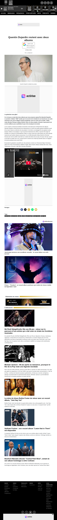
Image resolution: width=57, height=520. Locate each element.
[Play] (2, 9)
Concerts (15, 486)
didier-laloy (43, 215)
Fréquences (20, 13)
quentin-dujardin (29, 215)
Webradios (11, 13)
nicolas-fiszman (36, 215)
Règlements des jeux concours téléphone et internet (49, 505)
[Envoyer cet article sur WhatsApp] (32, 210)
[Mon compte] (51, 2)
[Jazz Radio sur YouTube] (30, 512)
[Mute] (22, 9)
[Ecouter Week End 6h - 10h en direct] (28, 302)
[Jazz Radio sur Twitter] (26, 512)
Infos (39, 13)
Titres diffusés (31, 13)
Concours (32, 485)
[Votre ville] (42, 2)
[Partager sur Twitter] (25, 210)
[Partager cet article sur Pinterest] (28, 210)
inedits (23, 215)
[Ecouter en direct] (45, 2)
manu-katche (7, 215)
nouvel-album (14, 215)
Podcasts (46, 13)
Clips (14, 485)
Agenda (53, 13)
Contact (7, 485)
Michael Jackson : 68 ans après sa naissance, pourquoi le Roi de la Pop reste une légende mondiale (27, 366)
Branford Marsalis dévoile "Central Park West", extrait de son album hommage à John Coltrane (27, 460)
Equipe (6, 486)
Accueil (3, 13)
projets (19, 215)
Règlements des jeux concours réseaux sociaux (49, 490)
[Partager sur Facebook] (21, 210)
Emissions (7, 488)
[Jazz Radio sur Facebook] (22, 512)
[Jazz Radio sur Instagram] (34, 512)
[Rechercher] (48, 2)
